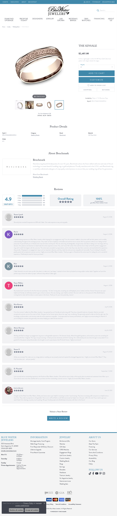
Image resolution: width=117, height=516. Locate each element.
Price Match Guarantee (37, 452)
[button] (87, 2)
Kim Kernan (18, 304)
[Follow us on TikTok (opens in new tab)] (90, 473)
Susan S (17, 349)
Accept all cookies (31, 510)
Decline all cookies (16, 510)
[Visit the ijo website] (49, 493)
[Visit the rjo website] (69, 493)
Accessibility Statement (74, 504)
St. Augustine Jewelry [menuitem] (66, 478)
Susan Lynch (18, 214)
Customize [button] (96, 80)
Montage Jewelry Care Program (40, 441)
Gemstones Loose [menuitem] (65, 481)
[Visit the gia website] (59, 493)
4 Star (19, 198)
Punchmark (62, 511)
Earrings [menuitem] (62, 467)
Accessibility (93, 458)
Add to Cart (97, 73)
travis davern (18, 388)
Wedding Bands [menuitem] (64, 461)
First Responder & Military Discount (41, 447)
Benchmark (63, 135)
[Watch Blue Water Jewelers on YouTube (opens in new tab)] (96, 473)
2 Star (19, 203)
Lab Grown (60, 19)
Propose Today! (24, 19)
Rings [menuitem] (61, 464)
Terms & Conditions (61, 504)
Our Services (93, 449)
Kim (15, 263)
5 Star (19, 196)
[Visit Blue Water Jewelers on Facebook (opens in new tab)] (93, 473)
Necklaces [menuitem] (63, 472)
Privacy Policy (93, 455)
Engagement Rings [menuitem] (65, 452)
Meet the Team (93, 444)
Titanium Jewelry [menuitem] (65, 475)
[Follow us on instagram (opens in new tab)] (104, 473)
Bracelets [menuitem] (62, 469)
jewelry (9, 27)
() (44, 196)
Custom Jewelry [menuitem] (65, 458)
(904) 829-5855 (44, 115)
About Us (111, 19)
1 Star (19, 205)
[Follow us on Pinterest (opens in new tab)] (100, 473)
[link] (5, 2)
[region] (39, 65)
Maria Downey (19, 328)
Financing (99, 18)
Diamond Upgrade (9, 19)
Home (3, 27)
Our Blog (92, 461)
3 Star (19, 200)
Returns (106, 90)
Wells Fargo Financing (37, 444)
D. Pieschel (18, 368)
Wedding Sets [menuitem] (64, 484)
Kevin (16, 231)
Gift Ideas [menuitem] (63, 447)
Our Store (92, 441)
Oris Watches (86, 19)
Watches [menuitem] (62, 444)
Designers (37, 18)
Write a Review (58, 418)
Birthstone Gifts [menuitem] (65, 441)
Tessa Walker (18, 283)
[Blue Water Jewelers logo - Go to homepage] (58, 10)
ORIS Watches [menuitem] (64, 449)
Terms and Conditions (96, 452)
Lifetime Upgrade (35, 449)
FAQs (91, 464)
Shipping (88, 90)
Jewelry (50, 18)
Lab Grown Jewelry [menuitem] (65, 455)
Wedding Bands (73, 19)
